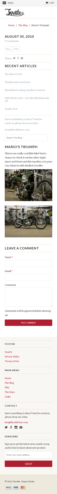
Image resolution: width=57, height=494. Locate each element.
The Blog (9, 383)
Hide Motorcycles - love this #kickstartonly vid (27, 99)
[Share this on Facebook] (17, 58)
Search (8, 352)
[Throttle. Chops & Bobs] (28, 12)
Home (8, 378)
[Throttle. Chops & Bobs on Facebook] (11, 427)
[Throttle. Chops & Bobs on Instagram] (16, 427)
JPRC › (16, 49)
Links (8, 396)
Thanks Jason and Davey (18, 82)
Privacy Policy (12, 356)
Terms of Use (12, 361)
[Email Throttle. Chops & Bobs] (20, 427)
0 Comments (12, 41)
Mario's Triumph (21, 147)
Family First (11, 109)
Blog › (8, 49)
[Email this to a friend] (21, 58)
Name (9, 257)
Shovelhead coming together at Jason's (25, 90)
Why (7, 387)
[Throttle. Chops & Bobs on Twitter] (6, 427)
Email (9, 271)
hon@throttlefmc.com (17, 129)
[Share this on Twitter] (14, 58)
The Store (10, 392)
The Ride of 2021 (13, 74)
